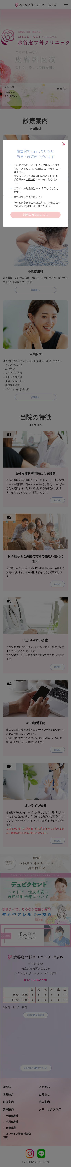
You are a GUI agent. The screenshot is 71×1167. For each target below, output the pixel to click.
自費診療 (31, 179)
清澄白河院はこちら (35, 214)
